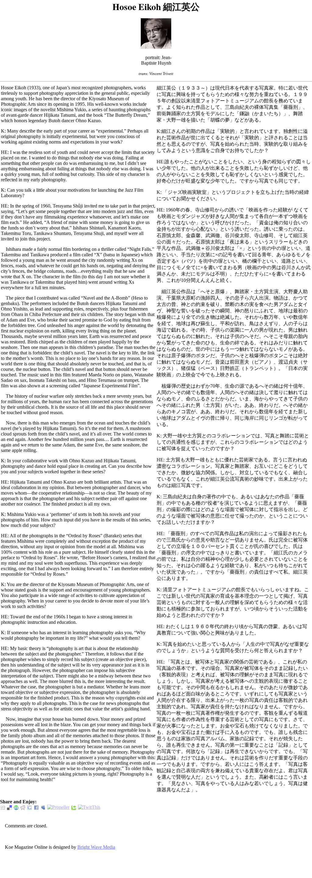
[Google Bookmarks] (29, 807)
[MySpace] (43, 807)
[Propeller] (58, 807)
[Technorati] (73, 807)
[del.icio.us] (9, 807)
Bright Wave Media (96, 847)
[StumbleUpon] (16, 807)
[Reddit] (22, 807)
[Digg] (2, 807)
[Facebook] (36, 807)
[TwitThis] (89, 807)
